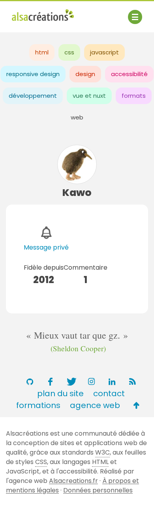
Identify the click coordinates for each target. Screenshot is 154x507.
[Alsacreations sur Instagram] (91, 381)
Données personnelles (98, 490)
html (42, 52)
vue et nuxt (89, 95)
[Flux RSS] (132, 381)
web (77, 117)
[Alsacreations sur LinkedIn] (111, 381)
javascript (104, 52)
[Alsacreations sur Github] (29, 381)
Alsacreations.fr (73, 480)
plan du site (60, 393)
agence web (95, 405)
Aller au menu (33, 12)
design (85, 74)
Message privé (46, 247)
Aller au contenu (89, 12)
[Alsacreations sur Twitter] (70, 381)
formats (134, 95)
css (69, 52)
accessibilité (129, 74)
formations (38, 405)
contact (109, 393)
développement (33, 95)
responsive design (33, 74)
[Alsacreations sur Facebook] (50, 381)
